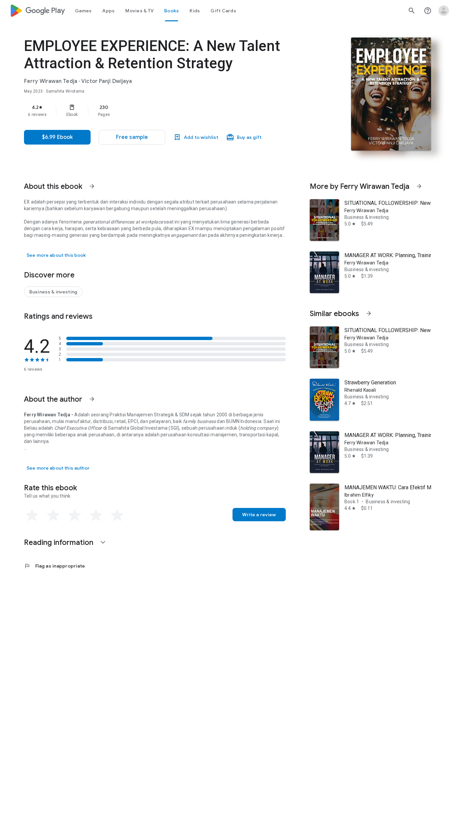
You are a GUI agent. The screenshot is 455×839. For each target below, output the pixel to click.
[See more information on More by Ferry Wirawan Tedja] (419, 186)
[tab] (83, 10)
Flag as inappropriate (54, 566)
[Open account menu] (444, 11)
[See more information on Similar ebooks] (369, 313)
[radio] (32, 515)
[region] (157, 110)
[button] (132, 137)
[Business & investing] (53, 292)
